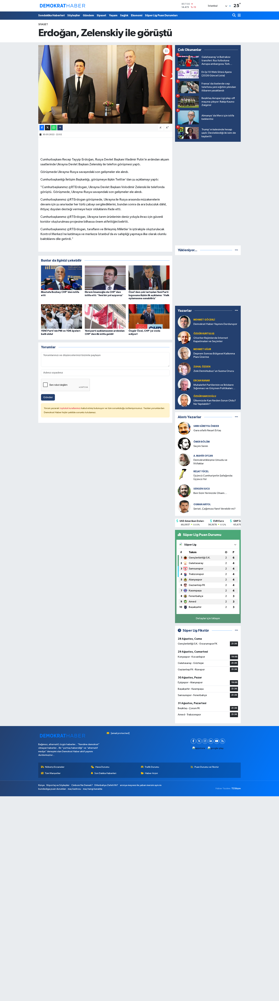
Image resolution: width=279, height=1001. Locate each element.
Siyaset (101, 15)
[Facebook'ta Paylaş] (42, 127)
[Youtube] (216, 741)
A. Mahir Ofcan (203, 456)
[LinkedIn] (210, 741)
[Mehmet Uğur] (184, 353)
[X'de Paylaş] (47, 127)
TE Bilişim (236, 788)
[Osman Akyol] (184, 506)
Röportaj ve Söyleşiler (57, 785)
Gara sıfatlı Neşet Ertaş (207, 430)
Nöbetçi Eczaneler (54, 767)
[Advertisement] (208, 192)
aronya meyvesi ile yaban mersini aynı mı (140, 785)
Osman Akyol (202, 504)
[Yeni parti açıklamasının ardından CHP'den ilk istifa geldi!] (105, 316)
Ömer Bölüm (201, 442)
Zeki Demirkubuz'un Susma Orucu (213, 371)
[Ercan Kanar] (184, 384)
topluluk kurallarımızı (70, 408)
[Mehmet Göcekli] (184, 321)
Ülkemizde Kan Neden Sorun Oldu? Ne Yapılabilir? (214, 402)
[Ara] (234, 15)
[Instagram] (205, 741)
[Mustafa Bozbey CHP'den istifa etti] (61, 277)
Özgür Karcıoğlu (204, 396)
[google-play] (215, 748)
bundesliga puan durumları (52, 789)
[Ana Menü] (238, 15)
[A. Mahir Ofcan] (184, 459)
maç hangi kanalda (92, 789)
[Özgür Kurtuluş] (184, 337)
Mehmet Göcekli (204, 320)
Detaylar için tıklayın (208, 618)
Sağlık (124, 15)
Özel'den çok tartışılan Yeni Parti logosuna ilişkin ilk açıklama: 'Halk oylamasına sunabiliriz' (149, 295)
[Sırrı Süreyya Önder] (184, 428)
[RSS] (222, 741)
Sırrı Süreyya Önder (206, 426)
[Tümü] (236, 250)
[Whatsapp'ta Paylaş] (54, 127)
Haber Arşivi (151, 773)
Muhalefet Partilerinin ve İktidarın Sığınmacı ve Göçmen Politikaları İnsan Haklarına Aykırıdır (213, 387)
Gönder (48, 397)
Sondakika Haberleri (51, 15)
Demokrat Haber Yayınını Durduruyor (215, 324)
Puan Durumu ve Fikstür (207, 767)
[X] (199, 741)
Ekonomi (136, 15)
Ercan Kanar (201, 380)
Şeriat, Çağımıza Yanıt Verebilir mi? (214, 508)
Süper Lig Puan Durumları (161, 15)
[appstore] (199, 748)
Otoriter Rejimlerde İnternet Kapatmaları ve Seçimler (210, 340)
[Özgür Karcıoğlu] (184, 400)
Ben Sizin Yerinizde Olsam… (210, 493)
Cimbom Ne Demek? (82, 785)
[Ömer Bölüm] (184, 444)
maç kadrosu (74, 789)
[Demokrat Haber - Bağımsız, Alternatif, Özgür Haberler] (62, 6)
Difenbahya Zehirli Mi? (106, 785)
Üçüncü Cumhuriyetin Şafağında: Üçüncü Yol (213, 477)
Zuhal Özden (201, 367)
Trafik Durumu (152, 767)
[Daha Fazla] (60, 127)
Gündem (88, 15)
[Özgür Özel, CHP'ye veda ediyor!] (149, 316)
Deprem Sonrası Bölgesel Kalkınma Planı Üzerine (214, 355)
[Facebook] (193, 741)
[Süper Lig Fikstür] (236, 630)
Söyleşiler (73, 15)
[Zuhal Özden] (184, 368)
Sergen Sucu (201, 489)
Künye (41, 785)
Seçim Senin (200, 446)
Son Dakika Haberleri (105, 773)
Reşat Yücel (201, 471)
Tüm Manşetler (53, 773)
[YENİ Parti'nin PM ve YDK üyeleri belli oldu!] (61, 316)
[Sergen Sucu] (184, 491)
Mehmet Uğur (202, 349)
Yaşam (113, 15)
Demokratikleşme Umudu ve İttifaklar (210, 462)
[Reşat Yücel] (184, 475)
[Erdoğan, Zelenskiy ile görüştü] (105, 84)
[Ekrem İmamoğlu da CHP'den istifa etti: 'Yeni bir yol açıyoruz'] (105, 277)
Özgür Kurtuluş (203, 333)
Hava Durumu (102, 767)
